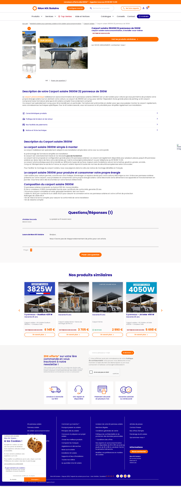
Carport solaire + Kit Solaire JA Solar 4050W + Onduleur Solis (139, 323)
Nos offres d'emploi (137, 431)
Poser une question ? (58, 81)
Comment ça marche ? (70, 424)
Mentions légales (102, 427)
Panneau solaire (33, 427)
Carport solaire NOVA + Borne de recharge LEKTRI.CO (70, 322)
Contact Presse (135, 427)
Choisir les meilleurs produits (72, 440)
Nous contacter (139, 451)
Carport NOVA (97, 322)
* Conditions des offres (104, 440)
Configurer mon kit (75, 8)
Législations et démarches (71, 446)
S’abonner (128, 352)
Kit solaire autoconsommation (38, 431)
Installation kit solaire (69, 453)
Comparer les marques (70, 443)
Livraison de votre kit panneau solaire (109, 424)
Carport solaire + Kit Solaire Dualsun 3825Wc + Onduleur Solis (37, 323)
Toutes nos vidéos (68, 460)
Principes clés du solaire (70, 431)
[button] (29, 28)
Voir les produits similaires (125, 39)
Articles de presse (136, 424)
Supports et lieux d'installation (72, 456)
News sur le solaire (68, 450)
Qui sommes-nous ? (137, 437)
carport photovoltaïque (34, 97)
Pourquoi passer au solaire (71, 427)
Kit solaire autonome (35, 434)
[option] (39, 309)
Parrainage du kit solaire (138, 434)
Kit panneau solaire (34, 424)
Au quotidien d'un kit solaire (72, 463)
